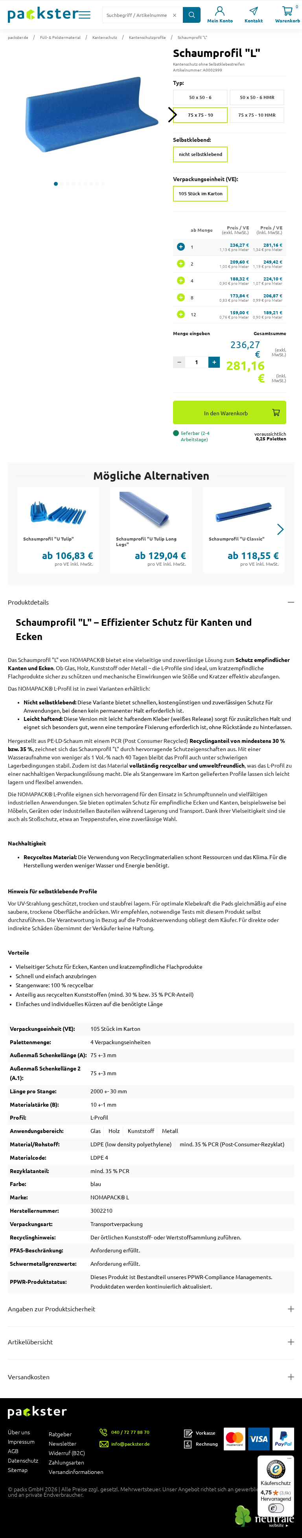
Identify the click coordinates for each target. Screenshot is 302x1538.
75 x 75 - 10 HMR (257, 115)
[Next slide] (172, 115)
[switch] (276, 1508)
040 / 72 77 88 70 (130, 1432)
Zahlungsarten (66, 1462)
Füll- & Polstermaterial (60, 37)
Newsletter (62, 1444)
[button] (84, 15)
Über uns (19, 1432)
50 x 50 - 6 (200, 97)
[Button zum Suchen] (192, 15)
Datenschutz (23, 1460)
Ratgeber (60, 1434)
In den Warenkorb (226, 413)
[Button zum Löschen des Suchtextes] (174, 15)
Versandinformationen (69, 1472)
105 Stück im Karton (201, 193)
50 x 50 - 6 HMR (257, 97)
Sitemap (18, 1470)
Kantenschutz (104, 37)
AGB (13, 1451)
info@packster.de (130, 1444)
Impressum (21, 1442)
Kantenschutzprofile (147, 37)
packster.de (18, 37)
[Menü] (289, 1460)
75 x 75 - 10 (200, 115)
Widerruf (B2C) (67, 1453)
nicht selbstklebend (200, 154)
